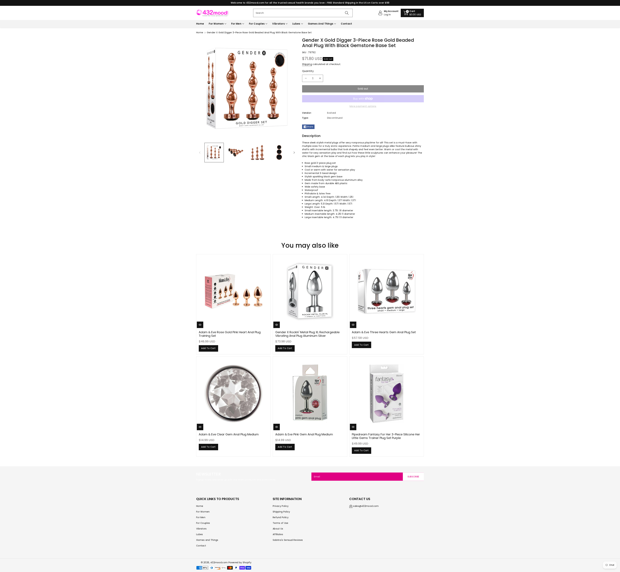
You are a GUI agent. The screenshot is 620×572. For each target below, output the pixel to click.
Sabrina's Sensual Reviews (288, 540)
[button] (412, 13)
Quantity (308, 71)
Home (199, 32)
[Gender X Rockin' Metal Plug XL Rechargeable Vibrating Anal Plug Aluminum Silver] (310, 291)
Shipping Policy (281, 511)
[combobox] (303, 13)
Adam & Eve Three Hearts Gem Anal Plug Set (384, 332)
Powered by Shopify (239, 562)
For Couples (257, 23)
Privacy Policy (281, 506)
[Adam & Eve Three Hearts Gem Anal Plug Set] (386, 291)
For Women (216, 23)
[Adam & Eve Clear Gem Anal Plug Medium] (233, 393)
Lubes (296, 23)
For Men (236, 23)
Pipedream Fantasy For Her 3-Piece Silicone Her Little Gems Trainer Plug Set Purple (386, 436)
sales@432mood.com (366, 506)
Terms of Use (280, 523)
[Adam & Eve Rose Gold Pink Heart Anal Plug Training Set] (233, 291)
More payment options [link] (363, 106)
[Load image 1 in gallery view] (214, 152)
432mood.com (219, 562)
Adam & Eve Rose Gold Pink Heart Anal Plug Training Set (230, 334)
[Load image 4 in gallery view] (279, 152)
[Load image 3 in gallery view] (257, 152)
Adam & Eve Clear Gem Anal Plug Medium (229, 434)
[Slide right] (294, 152)
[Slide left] (199, 152)
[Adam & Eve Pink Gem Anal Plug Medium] (310, 393)
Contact (201, 545)
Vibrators (278, 23)
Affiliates (278, 534)
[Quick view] (200, 325)
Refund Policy (281, 517)
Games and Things (320, 23)
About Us (278, 528)
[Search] (346, 13)
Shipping (307, 64)
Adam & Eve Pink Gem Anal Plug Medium (304, 434)
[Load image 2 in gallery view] (235, 152)
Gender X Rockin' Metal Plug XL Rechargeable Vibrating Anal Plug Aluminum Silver (307, 334)
